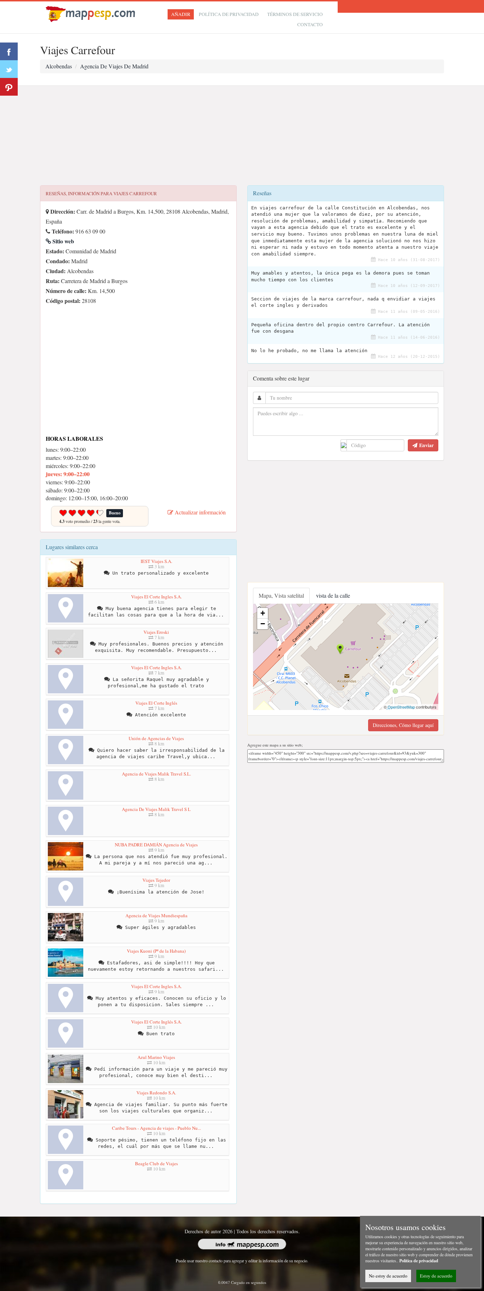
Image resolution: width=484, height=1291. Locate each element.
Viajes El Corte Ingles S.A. (156, 596)
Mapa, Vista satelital (281, 595)
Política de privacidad (229, 14)
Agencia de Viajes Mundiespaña (156, 915)
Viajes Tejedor (156, 880)
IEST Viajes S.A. (156, 561)
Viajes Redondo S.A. (156, 1092)
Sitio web (62, 241)
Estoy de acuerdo (436, 1276)
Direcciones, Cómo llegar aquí (403, 725)
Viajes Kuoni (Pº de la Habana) (156, 951)
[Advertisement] (242, 135)
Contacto (310, 24)
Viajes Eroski (156, 632)
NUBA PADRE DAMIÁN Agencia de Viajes (156, 844)
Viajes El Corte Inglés (156, 703)
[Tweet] (9, 69)
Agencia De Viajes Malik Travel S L (156, 809)
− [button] (262, 623)
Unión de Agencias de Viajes (156, 738)
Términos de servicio (295, 14)
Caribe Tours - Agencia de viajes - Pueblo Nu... (156, 1128)
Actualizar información (199, 512)
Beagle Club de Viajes (156, 1163)
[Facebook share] (9, 51)
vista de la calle (333, 595)
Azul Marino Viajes (156, 1057)
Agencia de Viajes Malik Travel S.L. (156, 774)
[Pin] (9, 87)
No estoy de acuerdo (388, 1276)
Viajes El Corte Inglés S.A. (156, 1022)
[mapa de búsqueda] (91, 13)
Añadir (180, 14)
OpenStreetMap (401, 707)
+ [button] (262, 613)
